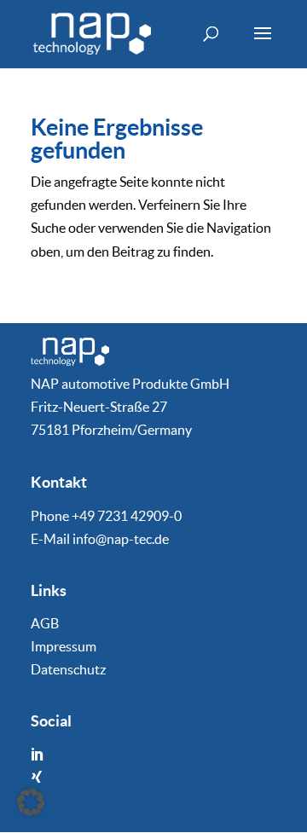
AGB (45, 623)
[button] (30, 802)
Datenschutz (68, 669)
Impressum (63, 646)
